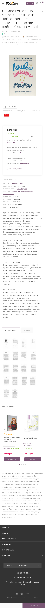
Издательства (9, 539)
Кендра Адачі (17, 183)
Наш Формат (22, 189)
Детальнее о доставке (15, 169)
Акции (5, 533)
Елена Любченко (9, 446)
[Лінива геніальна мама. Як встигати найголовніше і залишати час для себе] (6, 343)
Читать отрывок (10, 330)
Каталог (6, 527)
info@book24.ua (24, 577)
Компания (6, 544)
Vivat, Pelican (27, 445)
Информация (8, 550)
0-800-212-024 (22, 573)
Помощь (6, 555)
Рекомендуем (8, 406)
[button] (19, 464)
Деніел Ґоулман (28, 443)
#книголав (6, 448)
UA (32, 3)
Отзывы (27, 330)
